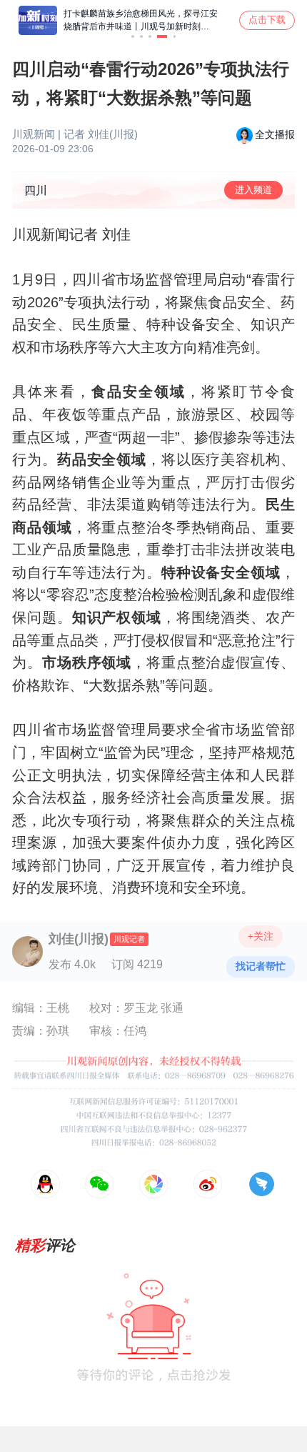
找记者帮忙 (261, 966)
